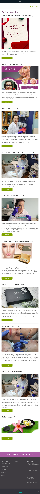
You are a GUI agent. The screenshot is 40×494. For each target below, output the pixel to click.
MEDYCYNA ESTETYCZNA (11, 326)
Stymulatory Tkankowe (10, 109)
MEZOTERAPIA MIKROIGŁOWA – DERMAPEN (18, 152)
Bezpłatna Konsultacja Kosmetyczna (14, 64)
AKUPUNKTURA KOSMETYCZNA (13, 196)
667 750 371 (35, 6)
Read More (7, 57)
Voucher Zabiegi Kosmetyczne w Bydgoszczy (17, 16)
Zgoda (20, 492)
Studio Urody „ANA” (8, 417)
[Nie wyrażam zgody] (38, 491)
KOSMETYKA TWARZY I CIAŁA (13, 372)
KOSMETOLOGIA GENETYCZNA (13, 285)
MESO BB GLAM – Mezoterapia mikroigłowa (17, 241)
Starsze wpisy (4, 444)
